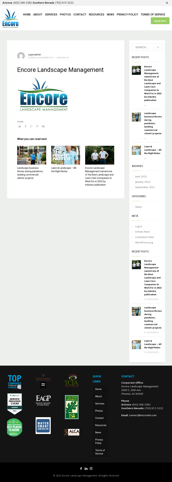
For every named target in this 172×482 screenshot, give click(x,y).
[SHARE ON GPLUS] (31, 126)
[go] (158, 47)
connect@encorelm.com (143, 415)
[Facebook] (80, 468)
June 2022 (141, 176)
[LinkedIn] (86, 468)
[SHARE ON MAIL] (43, 126)
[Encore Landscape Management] (14, 382)
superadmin (34, 54)
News (138, 206)
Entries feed (142, 231)
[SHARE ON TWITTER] (19, 126)
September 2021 (145, 187)
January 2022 (142, 181)
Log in (138, 226)
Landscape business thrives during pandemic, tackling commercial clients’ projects (153, 123)
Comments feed (144, 237)
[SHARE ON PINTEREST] (37, 126)
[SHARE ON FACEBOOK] (25, 126)
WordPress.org (144, 242)
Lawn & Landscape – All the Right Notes (152, 150)
